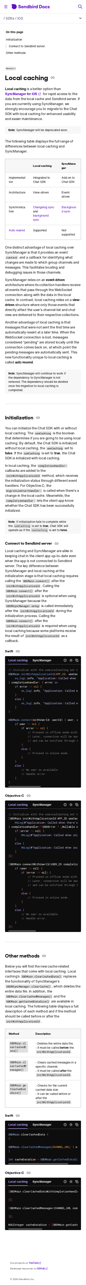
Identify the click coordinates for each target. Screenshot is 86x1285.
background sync (41, 217)
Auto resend (17, 230)
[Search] (80, 6)
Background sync (69, 209)
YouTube (34, 1263)
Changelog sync (43, 207)
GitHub (41, 1268)
